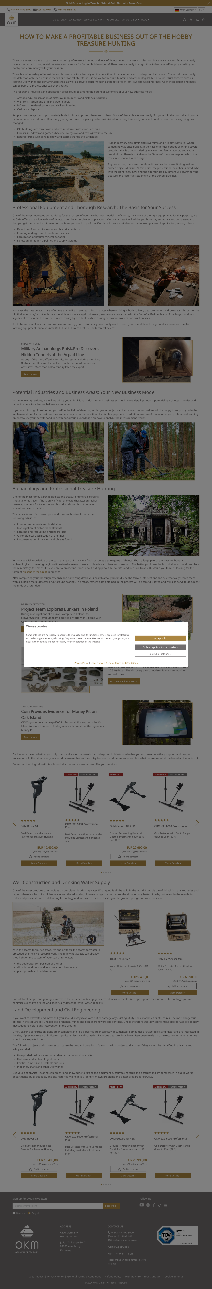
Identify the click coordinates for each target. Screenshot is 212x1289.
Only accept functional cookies (159, 647)
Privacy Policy (81, 663)
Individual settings (159, 653)
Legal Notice (97, 663)
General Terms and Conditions (122, 663)
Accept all (159, 638)
